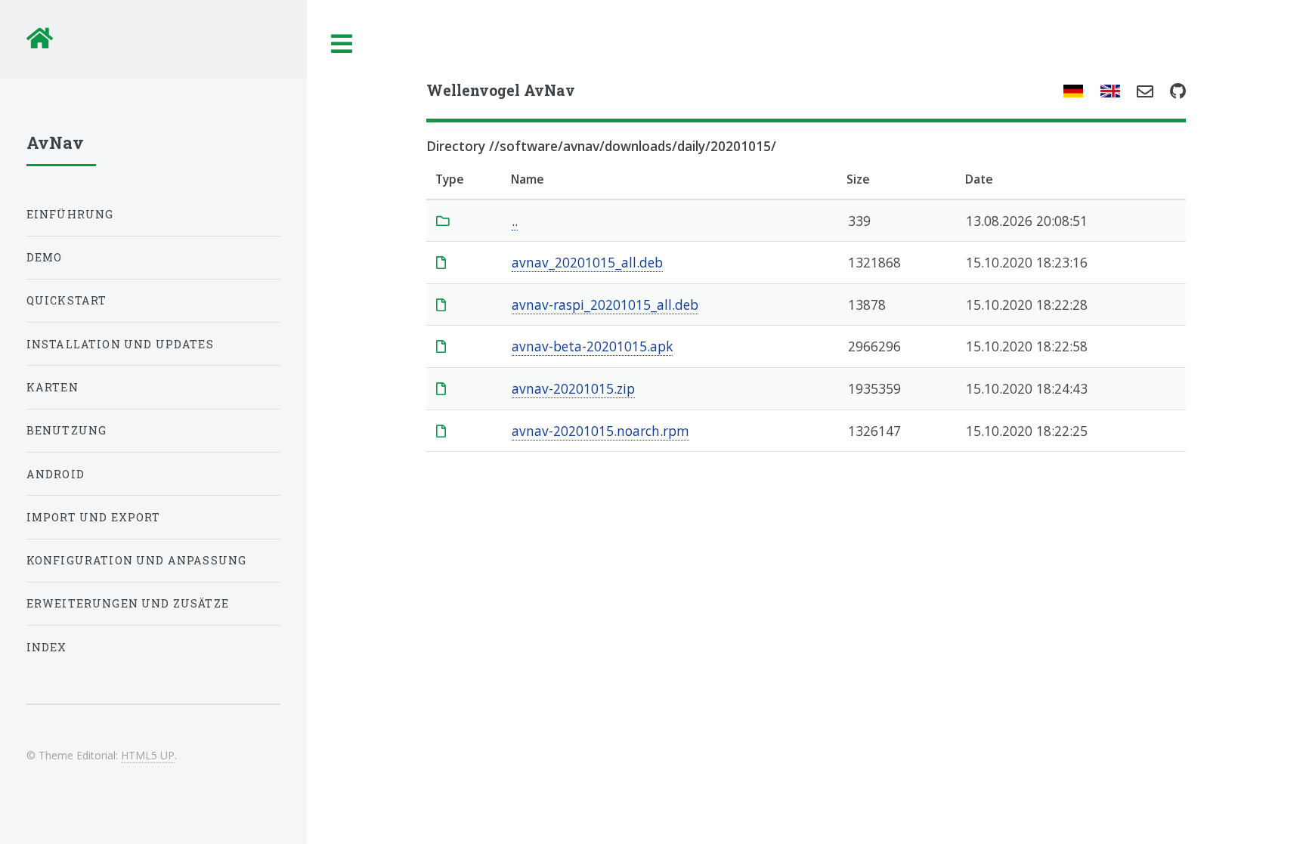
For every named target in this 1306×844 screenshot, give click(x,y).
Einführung (70, 214)
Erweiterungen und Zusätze (127, 603)
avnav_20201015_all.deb (587, 262)
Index (46, 647)
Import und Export (93, 517)
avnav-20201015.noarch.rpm (600, 431)
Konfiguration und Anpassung (136, 560)
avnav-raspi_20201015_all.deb (605, 304)
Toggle (342, 44)
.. (515, 221)
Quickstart (66, 300)
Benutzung (66, 430)
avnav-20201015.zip (573, 388)
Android (55, 474)
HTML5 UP (148, 755)
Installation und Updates (120, 344)
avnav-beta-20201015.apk (592, 346)
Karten (52, 387)
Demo (44, 257)
